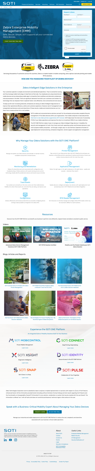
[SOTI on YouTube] (10, 440)
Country (79, 24)
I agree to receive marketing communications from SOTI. (76, 36)
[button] (89, 1)
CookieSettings (53, 461)
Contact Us (59, 437)
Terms (85, 52)
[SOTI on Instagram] (16, 440)
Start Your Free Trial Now (13, 41)
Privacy (82, 52)
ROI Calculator (60, 4)
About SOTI (59, 433)
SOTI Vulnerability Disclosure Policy (61, 447)
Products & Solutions (28, 4)
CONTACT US (83, 1)
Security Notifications (77, 440)
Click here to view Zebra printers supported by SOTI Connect (47, 118)
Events (58, 439)
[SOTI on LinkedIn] (5, 440)
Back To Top (47, 453)
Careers (58, 435)
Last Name (80, 14)
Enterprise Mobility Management (79, 433)
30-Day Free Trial (54, 412)
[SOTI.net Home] (21, 430)
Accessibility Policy (36, 461)
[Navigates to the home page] (9, 4)
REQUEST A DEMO (40, 412)
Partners (52, 4)
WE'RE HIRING (76, 1)
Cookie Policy (44, 461)
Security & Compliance (62, 444)
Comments (66, 30)
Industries (45, 4)
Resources (69, 4)
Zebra (11, 7)
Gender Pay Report (63, 461)
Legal (57, 442)
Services (37, 4)
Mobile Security (75, 435)
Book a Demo (86, 4)
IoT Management (75, 437)
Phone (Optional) (68, 24)
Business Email (68, 19)
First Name (67, 14)
